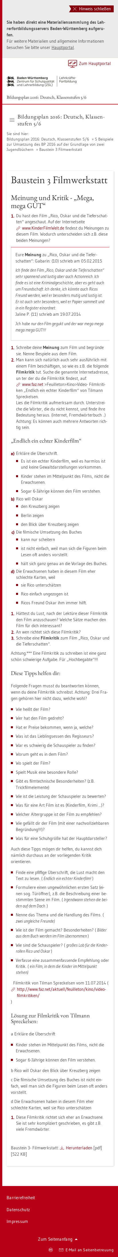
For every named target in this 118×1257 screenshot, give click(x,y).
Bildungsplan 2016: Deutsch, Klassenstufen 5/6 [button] (61, 120)
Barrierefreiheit (21, 1197)
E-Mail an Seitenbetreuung (90, 1249)
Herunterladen (79, 1148)
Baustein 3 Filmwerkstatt (60, 149)
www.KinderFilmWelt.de (43, 228)
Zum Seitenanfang (55, 1239)
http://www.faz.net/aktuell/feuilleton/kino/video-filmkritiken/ (61, 992)
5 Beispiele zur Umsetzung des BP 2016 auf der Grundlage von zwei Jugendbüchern (60, 144)
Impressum (17, 1221)
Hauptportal (63, 47)
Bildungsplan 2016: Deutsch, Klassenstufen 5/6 (46, 97)
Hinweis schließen (94, 8)
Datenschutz (18, 1209)
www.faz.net (32, 384)
